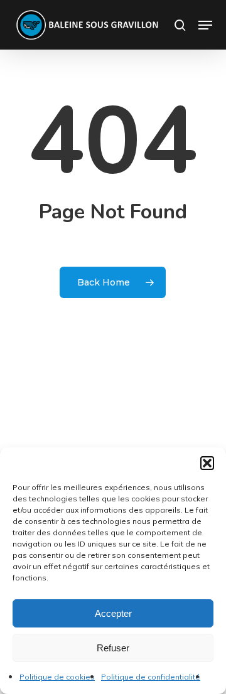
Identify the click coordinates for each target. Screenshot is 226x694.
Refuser (113, 648)
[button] (207, 463)
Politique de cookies (57, 676)
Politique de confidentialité (150, 676)
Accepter (113, 613)
